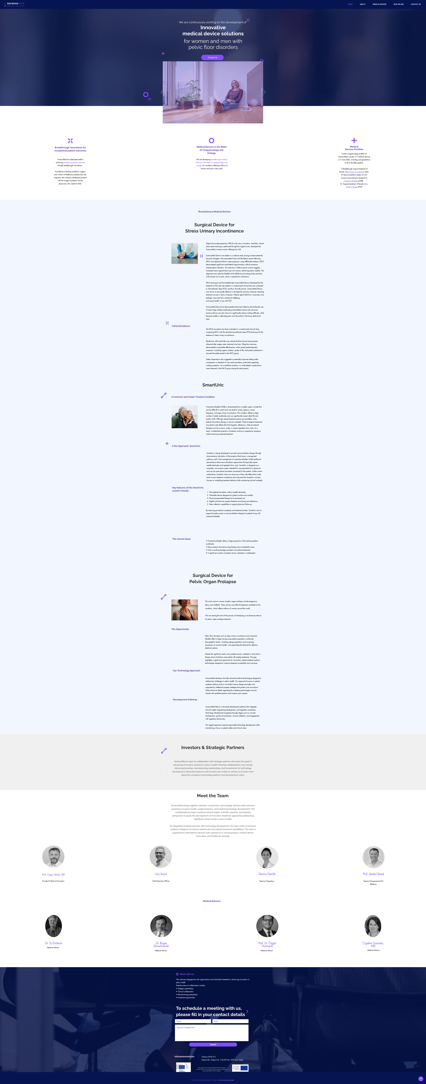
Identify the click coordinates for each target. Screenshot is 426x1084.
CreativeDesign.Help (226, 1080)
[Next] (264, 92)
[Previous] (162, 92)
